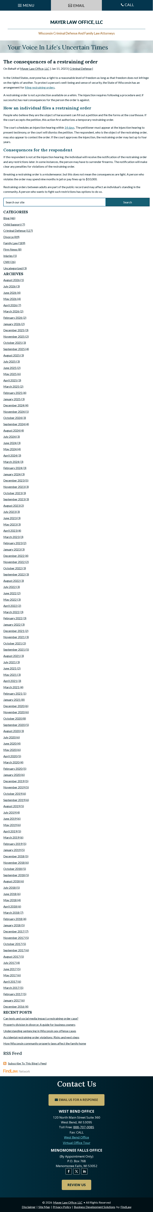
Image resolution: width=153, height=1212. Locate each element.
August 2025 (11, 355)
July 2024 (9, 436)
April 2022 (10, 605)
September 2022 (14, 574)
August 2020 (11, 731)
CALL (129, 4)
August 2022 (11, 580)
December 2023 (13, 480)
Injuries (8, 255)
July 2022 (9, 587)
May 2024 (10, 449)
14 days (69, 127)
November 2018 (14, 862)
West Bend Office (76, 1137)
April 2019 (10, 831)
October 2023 (12, 493)
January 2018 (12, 925)
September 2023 (14, 499)
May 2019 (10, 825)
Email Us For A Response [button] (78, 1100)
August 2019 (11, 806)
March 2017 (11, 987)
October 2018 (12, 868)
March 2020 (11, 762)
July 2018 (9, 887)
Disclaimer (29, 1207)
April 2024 (10, 455)
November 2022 (14, 562)
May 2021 (10, 674)
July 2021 (9, 662)
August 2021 (11, 656)
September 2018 (14, 875)
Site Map (44, 1207)
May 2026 (10, 299)
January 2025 (12, 399)
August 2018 (11, 881)
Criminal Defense (81, 68)
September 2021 (14, 649)
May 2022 (10, 599)
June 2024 (9, 443)
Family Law (10, 243)
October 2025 (12, 342)
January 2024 (12, 474)
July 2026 (9, 286)
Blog (6, 218)
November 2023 (14, 486)
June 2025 (9, 368)
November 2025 (14, 336)
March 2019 (11, 837)
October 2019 (12, 793)
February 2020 (12, 768)
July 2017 (9, 962)
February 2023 (12, 543)
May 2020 (10, 750)
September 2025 (14, 349)
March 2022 (11, 612)
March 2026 (11, 311)
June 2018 (9, 894)
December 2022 (13, 555)
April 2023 (10, 530)
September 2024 (14, 424)
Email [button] (79, 5)
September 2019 (14, 800)
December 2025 (13, 330)
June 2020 (9, 743)
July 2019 (9, 812)
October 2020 (12, 718)
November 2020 (14, 712)
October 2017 (12, 944)
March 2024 (11, 461)
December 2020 (13, 706)
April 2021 (10, 681)
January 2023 (12, 549)
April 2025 (10, 380)
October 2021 (12, 643)
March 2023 (11, 537)
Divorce (8, 237)
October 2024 (12, 417)
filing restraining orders (40, 87)
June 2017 (9, 969)
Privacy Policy (62, 1207)
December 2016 (13, 1006)
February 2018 (12, 919)
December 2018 (13, 856)
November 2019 (14, 787)
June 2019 (9, 818)
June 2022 (9, 593)
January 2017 (12, 1000)
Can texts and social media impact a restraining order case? (40, 1018)
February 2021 (12, 693)
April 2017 (10, 981)
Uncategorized (13, 268)
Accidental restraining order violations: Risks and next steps (41, 1037)
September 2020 (14, 725)
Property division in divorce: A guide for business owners (39, 1024)
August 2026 (11, 280)
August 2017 (11, 956)
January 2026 (12, 324)
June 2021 (9, 668)
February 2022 (12, 618)
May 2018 (10, 900)
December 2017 (13, 931)
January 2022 (12, 624)
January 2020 (12, 774)
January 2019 (12, 850)
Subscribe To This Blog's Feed (27, 1063)
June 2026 (9, 292)
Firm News (10, 249)
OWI (6, 262)
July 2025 (9, 361)
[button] (149, 1185)
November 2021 (14, 637)
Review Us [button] (76, 1185)
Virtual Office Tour (76, 1143)
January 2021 (12, 699)
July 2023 (9, 511)
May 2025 (10, 374)
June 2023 (9, 518)
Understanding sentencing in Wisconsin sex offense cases (39, 1031)
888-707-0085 (83, 1127)
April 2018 (10, 906)
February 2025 (12, 392)
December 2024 (13, 405)
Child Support (12, 224)
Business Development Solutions (94, 1207)
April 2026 (10, 305)
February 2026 (12, 317)
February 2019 (12, 843)
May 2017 (10, 975)
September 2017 (14, 950)
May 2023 (10, 524)
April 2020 (10, 756)
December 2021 (13, 631)
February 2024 (12, 468)
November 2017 (14, 937)
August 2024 (11, 430)
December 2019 (13, 781)
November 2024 (14, 411)
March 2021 (11, 687)
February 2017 (12, 994)
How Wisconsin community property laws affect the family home (44, 1043)
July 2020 (9, 737)
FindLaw (126, 1207)
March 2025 (11, 386)
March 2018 (11, 912)
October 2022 (12, 568)
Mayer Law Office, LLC (34, 68)
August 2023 (11, 505)
